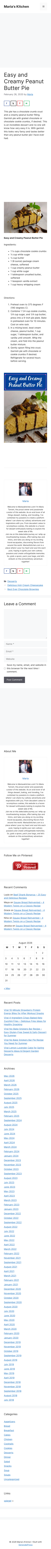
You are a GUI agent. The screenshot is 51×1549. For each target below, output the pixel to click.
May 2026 (9, 1076)
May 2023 (9, 1191)
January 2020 (11, 1338)
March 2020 (10, 1329)
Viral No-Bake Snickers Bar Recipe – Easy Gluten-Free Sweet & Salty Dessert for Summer (25, 1032)
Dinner (7, 1457)
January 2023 (11, 1209)
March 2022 (10, 1249)
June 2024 (9, 1133)
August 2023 (11, 1178)
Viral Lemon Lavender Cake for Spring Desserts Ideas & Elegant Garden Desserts (24, 1051)
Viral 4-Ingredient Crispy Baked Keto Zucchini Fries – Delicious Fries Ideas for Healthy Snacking (25, 1021)
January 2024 (11, 1156)
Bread (7, 1426)
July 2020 (9, 1311)
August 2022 (10, 1227)
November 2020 (12, 1293)
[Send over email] (27, 103)
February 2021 (11, 1280)
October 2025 (11, 1093)
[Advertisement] (25, 41)
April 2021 (9, 1271)
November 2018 (12, 1386)
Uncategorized (11, 1479)
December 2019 (12, 1342)
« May (7, 988)
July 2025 (9, 1107)
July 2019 (9, 1364)
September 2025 (13, 1098)
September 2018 (12, 1391)
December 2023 (12, 1160)
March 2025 (10, 1111)
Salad (7, 1461)
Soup (6, 1470)
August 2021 (10, 1267)
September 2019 (12, 1355)
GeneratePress (26, 1545)
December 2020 (12, 1289)
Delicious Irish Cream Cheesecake (25, 585)
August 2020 (11, 1306)
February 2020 (11, 1333)
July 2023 (9, 1182)
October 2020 (11, 1298)
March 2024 (10, 1147)
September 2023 (13, 1173)
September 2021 (12, 1262)
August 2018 (10, 1395)
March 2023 (10, 1200)
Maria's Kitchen (16, 6)
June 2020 (9, 1315)
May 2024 (9, 1138)
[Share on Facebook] (7, 103)
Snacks (8, 1466)
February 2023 (11, 1204)
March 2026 (10, 1085)
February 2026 (11, 1089)
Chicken (8, 1439)
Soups (7, 1475)
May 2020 (9, 1320)
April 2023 (9, 1196)
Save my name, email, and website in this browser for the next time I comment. (26, 668)
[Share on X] (13, 103)
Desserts (12, 581)
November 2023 (12, 1164)
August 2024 (11, 1125)
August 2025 (10, 1102)
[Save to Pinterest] (20, 103)
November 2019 (12, 1346)
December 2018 (12, 1382)
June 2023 (9, 1187)
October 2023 (11, 1169)
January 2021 (11, 1284)
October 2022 (11, 1218)
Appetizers (9, 1421)
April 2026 (9, 1080)
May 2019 (9, 1373)
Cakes (7, 1435)
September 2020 (13, 1302)
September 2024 (13, 1120)
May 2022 (9, 1240)
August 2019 (10, 1360)
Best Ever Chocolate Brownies (23, 589)
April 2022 (9, 1244)
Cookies (8, 1448)
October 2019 (11, 1351)
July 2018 (9, 1400)
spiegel (7, 1501)
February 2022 (11, 1253)
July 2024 (9, 1129)
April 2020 (9, 1324)
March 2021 (10, 1275)
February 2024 (11, 1151)
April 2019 (9, 1377)
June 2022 (9, 1235)
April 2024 (9, 1142)
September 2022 (13, 1222)
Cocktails (8, 1443)
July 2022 (9, 1231)
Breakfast (9, 1430)
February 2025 (11, 1116)
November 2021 (12, 1258)
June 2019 (9, 1369)
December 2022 (12, 1213)
